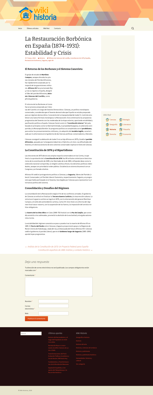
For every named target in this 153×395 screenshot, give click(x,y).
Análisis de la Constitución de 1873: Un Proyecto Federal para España (56, 246)
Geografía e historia (82, 337)
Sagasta (44, 60)
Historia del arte (81, 344)
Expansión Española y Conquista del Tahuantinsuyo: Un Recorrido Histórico (57, 370)
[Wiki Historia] (76, 13)
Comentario (30, 275)
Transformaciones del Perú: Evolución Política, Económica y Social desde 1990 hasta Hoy (58, 356)
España (87, 58)
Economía (127, 134)
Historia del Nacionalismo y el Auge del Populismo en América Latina (58, 339)
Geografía (113, 124)
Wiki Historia (24, 390)
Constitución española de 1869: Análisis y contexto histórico (65, 249)
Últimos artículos (33, 28)
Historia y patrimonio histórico (86, 355)
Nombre (28, 301)
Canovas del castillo (63, 58)
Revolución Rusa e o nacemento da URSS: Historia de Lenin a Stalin (58, 347)
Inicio (20, 28)
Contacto (57, 28)
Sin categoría (80, 364)
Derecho (113, 134)
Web (26, 313)
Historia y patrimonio (83, 351)
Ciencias (113, 120)
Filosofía (126, 129)
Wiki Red (46, 28)
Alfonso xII (52, 58)
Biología (126, 120)
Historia (42, 58)
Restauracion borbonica (33, 60)
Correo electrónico (30, 307)
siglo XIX (51, 60)
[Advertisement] (73, 90)
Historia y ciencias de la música (86, 348)
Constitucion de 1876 (77, 58)
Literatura (127, 124)
